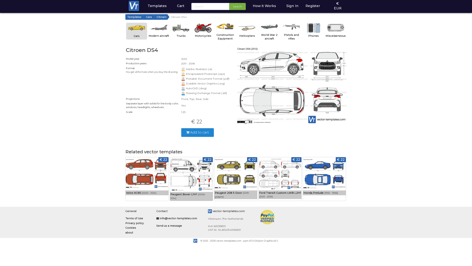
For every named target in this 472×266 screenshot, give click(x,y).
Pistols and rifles (291, 36)
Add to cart (199, 132)
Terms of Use (134, 218)
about (129, 232)
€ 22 (163, 159)
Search (237, 6)
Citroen (161, 17)
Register (313, 6)
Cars (149, 17)
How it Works (264, 6)
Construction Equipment (225, 36)
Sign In (292, 6)
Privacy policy (134, 223)
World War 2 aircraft (269, 36)
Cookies (130, 227)
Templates (157, 6)
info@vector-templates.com (178, 218)
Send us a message (169, 225)
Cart (180, 6)
